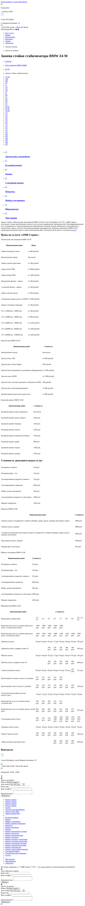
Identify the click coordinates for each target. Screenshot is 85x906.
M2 (6, 135)
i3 (6, 85)
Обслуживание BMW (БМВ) (16, 65)
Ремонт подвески (11, 837)
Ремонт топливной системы (15, 843)
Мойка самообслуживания (15, 823)
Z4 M (7, 69)
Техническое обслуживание (15, 853)
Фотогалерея (10, 37)
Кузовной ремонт (11, 817)
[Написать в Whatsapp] (42, 904)
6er (6, 123)
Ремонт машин (10, 800)
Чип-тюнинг (10, 859)
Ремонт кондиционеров (14, 835)
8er (6, 95)
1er (6, 113)
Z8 (6, 99)
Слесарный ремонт (12, 851)
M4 (6, 139)
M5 (6, 141)
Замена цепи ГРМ (12, 811)
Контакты (9, 39)
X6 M (7, 111)
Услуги (73, 230)
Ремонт (8, 829)
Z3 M (7, 109)
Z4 (6, 105)
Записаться (6, 796)
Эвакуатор (9, 43)
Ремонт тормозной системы (15, 845)
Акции (8, 41)
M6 (6, 81)
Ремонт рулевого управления (16, 839)
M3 (6, 137)
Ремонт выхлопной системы (16, 831)
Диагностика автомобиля (14, 810)
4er (6, 119)
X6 (6, 101)
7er (6, 125)
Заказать (5, 882)
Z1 (6, 97)
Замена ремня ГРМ (12, 813)
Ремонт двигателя (12, 833)
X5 (6, 91)
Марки (7, 35)
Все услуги (9, 33)
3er (6, 117)
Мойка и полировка (12, 821)
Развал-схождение (12, 827)
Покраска (9, 825)
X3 (6, 87)
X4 (6, 89)
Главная (8, 61)
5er (6, 121)
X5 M (7, 77)
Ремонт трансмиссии (13, 847)
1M (6, 79)
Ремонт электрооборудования (16, 849)
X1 (6, 83)
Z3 (6, 103)
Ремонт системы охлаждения (16, 841)
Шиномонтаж (10, 861)
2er (6, 115)
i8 (6, 93)
